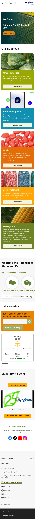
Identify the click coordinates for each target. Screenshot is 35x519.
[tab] (17, 458)
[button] (7, 296)
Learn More (8, 33)
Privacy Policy (6, 511)
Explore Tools (17, 125)
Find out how (17, 165)
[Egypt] (29, 2)
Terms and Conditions (8, 515)
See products (17, 86)
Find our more (17, 245)
